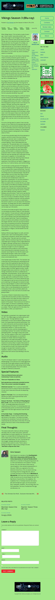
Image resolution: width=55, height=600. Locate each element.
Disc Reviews (10, 22)
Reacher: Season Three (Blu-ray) (29, 508)
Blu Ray (34, 57)
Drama (33, 62)
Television (34, 69)
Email (3, 554)
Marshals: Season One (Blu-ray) (9, 508)
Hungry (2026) (6, 515)
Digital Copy (35, 59)
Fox (33, 67)
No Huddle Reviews (5, 504)
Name (3, 548)
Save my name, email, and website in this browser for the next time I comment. (20, 567)
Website (3, 560)
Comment (4, 529)
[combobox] (42, 42)
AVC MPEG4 (35, 55)
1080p (33, 54)
